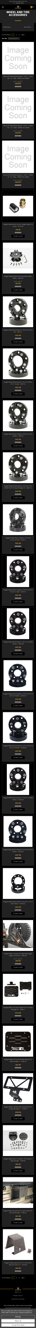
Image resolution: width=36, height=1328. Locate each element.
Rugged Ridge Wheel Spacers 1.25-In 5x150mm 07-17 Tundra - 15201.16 (18, 383)
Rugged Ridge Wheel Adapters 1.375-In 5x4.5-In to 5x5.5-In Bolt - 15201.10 (18, 591)
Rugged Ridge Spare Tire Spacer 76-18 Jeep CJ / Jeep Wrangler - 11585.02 (18, 1160)
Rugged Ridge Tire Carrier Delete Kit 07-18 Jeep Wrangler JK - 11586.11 (18, 1008)
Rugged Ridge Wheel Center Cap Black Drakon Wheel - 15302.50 (18, 277)
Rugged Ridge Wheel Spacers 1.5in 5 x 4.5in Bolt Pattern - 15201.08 (18, 643)
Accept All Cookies (18, 1325)
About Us (18, 1292)
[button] (18, 27)
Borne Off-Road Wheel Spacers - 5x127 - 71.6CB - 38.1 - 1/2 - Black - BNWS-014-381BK (18, 127)
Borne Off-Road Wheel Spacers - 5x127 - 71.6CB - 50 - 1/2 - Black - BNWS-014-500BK (18, 77)
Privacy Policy (18, 1295)
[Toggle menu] (5, 7)
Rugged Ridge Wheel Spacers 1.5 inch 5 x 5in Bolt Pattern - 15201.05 (18, 799)
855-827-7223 (19, 3)
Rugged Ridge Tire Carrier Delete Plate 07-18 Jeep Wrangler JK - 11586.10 (18, 1060)
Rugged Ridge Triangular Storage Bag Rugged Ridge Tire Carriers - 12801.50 (18, 955)
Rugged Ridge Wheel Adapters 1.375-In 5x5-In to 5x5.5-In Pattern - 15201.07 (18, 695)
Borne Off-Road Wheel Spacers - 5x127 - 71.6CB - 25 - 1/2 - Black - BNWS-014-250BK (18, 176)
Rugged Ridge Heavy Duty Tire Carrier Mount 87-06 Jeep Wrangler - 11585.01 (18, 1212)
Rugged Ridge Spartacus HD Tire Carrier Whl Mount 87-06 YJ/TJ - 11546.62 (18, 1264)
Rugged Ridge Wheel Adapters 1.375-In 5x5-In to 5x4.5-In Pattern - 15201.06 (18, 747)
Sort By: (4, 38)
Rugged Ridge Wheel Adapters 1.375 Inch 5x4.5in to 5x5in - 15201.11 (18, 539)
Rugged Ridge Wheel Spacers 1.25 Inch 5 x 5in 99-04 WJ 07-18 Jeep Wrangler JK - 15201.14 (18, 487)
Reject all (18, 1321)
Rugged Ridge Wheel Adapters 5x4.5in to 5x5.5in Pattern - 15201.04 (18, 851)
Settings (18, 1317)
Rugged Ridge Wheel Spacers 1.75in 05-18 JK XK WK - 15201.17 (18, 331)
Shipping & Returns (17, 1299)
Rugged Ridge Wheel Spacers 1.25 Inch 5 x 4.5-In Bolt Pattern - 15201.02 (18, 903)
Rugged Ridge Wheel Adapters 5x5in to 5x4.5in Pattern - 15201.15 (18, 435)
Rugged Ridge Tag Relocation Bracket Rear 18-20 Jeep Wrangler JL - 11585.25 (18, 1108)
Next (23, 35)
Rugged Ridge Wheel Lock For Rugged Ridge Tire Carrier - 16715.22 (18, 225)
